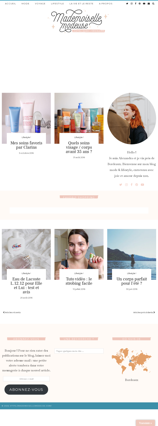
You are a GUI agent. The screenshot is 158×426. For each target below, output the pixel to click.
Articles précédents (143, 312)
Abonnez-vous (26, 389)
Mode (25, 3)
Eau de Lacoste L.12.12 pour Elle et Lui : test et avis (26, 285)
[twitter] (127, 3)
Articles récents (12, 312)
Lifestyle (57, 3)
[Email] (149, 3)
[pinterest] (140, 3)
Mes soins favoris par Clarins (26, 145)
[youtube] (144, 3)
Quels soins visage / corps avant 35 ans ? (79, 147)
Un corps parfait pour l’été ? (131, 281)
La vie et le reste (82, 3)
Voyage (40, 3)
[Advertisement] (79, 62)
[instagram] (132, 3)
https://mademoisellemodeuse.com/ (31, 406)
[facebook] (136, 3)
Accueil (10, 3)
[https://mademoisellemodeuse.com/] (79, 21)
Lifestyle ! (26, 137)
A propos (106, 3)
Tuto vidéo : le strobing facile (79, 281)
